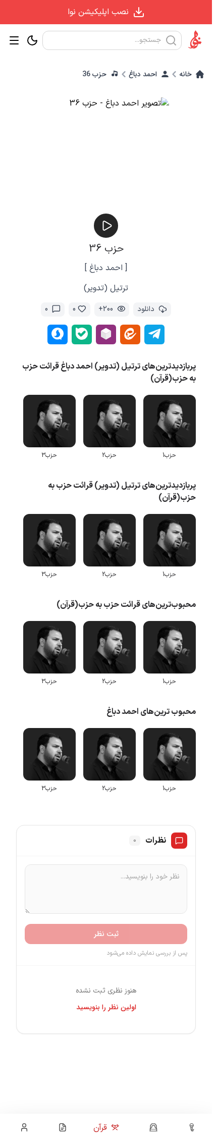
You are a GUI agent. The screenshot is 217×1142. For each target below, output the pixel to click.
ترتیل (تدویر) (106, 288)
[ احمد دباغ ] (106, 268)
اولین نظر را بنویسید (106, 1001)
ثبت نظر (106, 927)
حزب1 (170, 453)
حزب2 (111, 453)
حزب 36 (94, 74)
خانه (185, 74)
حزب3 (53, 453)
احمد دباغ (143, 74)
